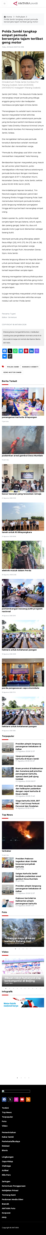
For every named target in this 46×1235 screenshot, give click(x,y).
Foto (4, 912)
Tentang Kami (9, 1195)
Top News (7, 815)
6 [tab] (25, 988)
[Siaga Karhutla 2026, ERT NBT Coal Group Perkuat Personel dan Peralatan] (8, 804)
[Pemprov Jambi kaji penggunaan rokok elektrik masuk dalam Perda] (23, 554)
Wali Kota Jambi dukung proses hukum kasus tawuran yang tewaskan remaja (22, 492)
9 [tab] (36, 988)
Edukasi (5, 1146)
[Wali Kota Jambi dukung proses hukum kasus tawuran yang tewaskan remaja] (23, 478)
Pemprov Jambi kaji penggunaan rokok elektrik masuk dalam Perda (22, 569)
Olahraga (6, 1166)
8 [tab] (32, 988)
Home (9, 17)
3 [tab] (23, 948)
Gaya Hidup (7, 1161)
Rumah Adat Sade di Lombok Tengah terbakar (21, 849)
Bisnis (5, 1150)
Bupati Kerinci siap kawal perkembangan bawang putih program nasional (22, 609)
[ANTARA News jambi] (25, 3)
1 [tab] (15, 948)
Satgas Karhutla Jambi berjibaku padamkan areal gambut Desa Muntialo (22, 454)
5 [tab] (30, 948)
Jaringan (6, 1181)
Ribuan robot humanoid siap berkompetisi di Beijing (22, 979)
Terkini (5, 1108)
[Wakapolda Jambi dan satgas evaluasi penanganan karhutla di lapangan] (23, 401)
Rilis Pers (6, 1175)
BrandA (5, 1204)
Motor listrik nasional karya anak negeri (21, 1068)
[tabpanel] (23, 933)
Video (5, 952)
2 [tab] (19, 948)
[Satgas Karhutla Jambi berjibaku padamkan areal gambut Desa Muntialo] (23, 440)
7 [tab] (28, 988)
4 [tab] (27, 948)
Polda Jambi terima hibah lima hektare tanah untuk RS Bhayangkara (22, 530)
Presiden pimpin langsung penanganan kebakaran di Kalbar (28, 746)
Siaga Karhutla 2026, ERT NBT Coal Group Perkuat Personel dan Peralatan (28, 803)
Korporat (6, 1213)
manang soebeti (30, 367)
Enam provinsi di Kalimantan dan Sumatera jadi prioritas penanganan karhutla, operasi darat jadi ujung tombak (29, 773)
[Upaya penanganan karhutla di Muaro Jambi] (8, 760)
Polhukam (20, 17)
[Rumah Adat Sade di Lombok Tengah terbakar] (23, 835)
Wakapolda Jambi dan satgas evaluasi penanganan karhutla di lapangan (22, 415)
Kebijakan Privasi (10, 1190)
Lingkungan (8, 1157)
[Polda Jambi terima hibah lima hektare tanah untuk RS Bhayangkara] (23, 516)
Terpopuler (8, 736)
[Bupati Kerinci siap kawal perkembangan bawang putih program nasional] (23, 593)
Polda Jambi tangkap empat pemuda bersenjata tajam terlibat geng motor (21, 20)
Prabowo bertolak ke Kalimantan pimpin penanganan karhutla (26, 901)
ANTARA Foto (8, 1208)
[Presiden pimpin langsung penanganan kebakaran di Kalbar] (8, 747)
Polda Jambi (13, 367)
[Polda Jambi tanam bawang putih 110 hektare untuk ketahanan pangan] (23, 634)
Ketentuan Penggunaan (14, 1186)
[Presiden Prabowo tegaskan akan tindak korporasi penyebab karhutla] (8, 862)
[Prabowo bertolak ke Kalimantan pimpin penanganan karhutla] (8, 902)
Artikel (5, 1170)
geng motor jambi (12, 372)
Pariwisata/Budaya (11, 1141)
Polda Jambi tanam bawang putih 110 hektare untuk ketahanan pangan (21, 648)
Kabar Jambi (8, 1137)
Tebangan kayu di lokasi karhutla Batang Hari (19, 940)
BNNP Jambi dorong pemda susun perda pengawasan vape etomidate (20, 686)
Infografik (7, 991)
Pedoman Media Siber (12, 1199)
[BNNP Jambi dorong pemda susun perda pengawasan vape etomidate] (23, 672)
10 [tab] (40, 988)
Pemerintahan (9, 1132)
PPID (4, 1217)
